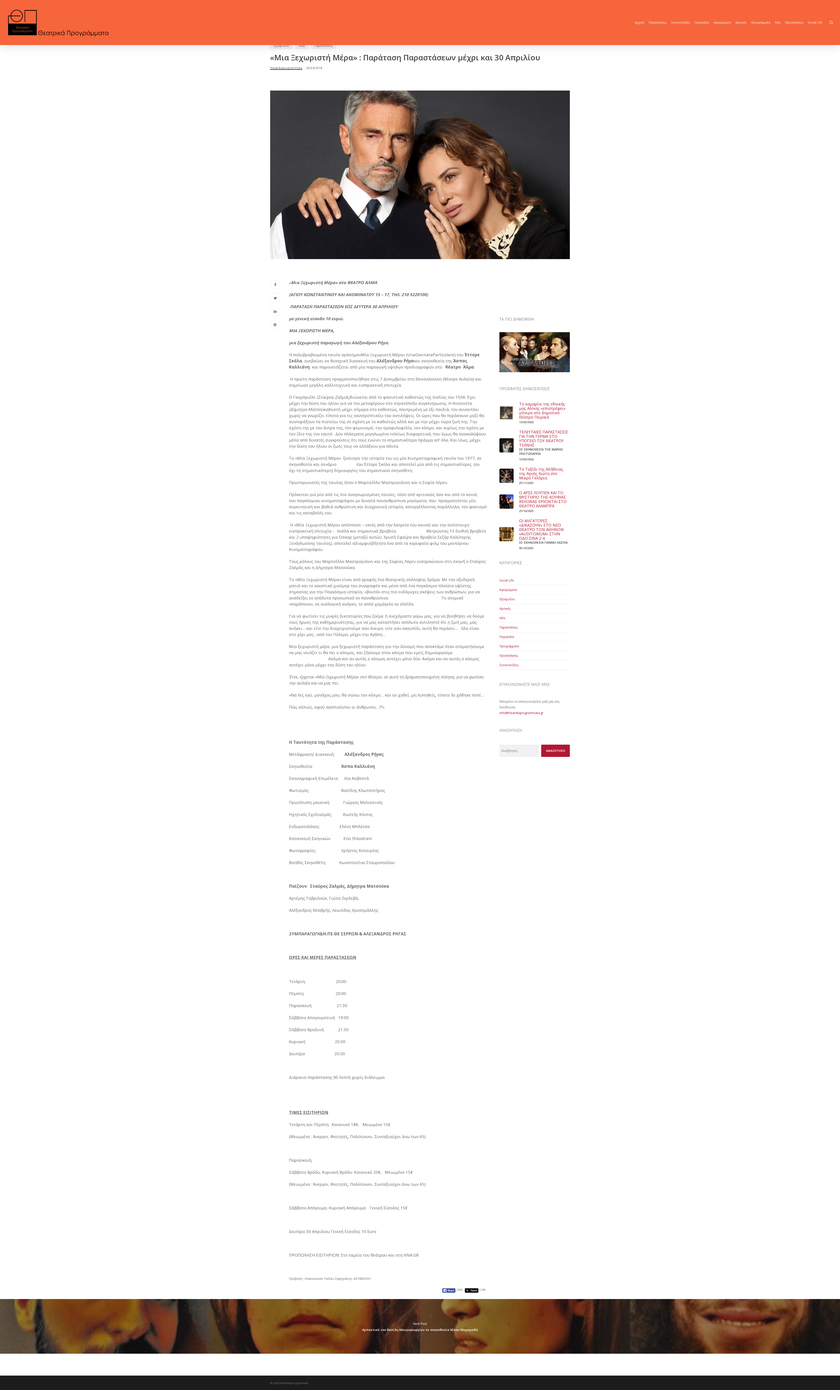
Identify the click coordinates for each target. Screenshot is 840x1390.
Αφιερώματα (508, 590)
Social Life (506, 580)
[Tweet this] (275, 298)
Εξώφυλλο (281, 46)
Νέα (301, 46)
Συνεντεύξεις (508, 665)
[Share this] (275, 285)
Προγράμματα (509, 646)
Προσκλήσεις (508, 655)
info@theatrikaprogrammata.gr (521, 713)
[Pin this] (275, 325)
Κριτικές (505, 608)
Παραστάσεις (323, 46)
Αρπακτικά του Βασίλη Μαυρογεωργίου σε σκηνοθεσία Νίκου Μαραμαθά (420, 1326)
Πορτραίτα (506, 637)
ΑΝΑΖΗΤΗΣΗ (555, 751)
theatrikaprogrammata (286, 68)
